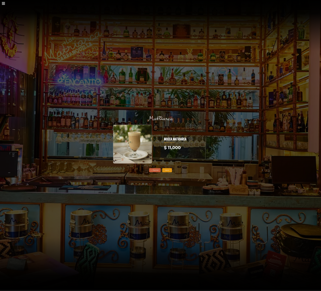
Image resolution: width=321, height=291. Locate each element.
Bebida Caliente (169, 142)
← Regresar (155, 170)
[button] (3, 3)
